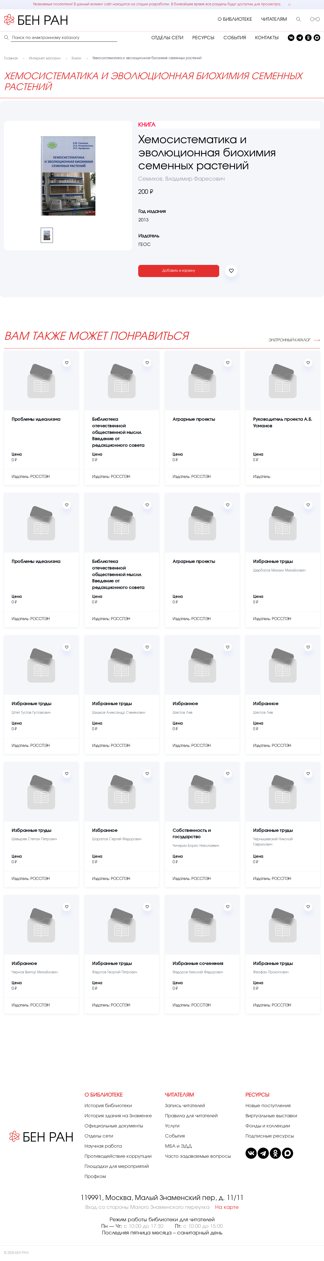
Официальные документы (114, 1126)
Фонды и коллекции (268, 1126)
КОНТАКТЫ (267, 38)
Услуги (172, 1126)
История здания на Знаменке (118, 1116)
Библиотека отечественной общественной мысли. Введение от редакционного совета (118, 432)
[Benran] (43, 19)
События (175, 1136)
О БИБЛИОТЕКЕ (235, 19)
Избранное (185, 704)
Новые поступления (268, 1106)
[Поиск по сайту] (298, 19)
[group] (68, 176)
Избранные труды (273, 561)
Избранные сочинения (198, 963)
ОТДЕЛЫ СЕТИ (167, 38)
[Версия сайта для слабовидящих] (315, 19)
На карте (227, 1207)
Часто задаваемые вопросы (198, 1156)
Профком (95, 1176)
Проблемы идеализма (36, 419)
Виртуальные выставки (271, 1116)
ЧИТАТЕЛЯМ (274, 19)
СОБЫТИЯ (235, 38)
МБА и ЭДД (178, 1146)
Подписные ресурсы (270, 1136)
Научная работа (103, 1146)
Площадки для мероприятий (117, 1166)
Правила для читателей (191, 1116)
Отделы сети (99, 1136)
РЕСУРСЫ (203, 38)
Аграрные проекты (194, 419)
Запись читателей (185, 1106)
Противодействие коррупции (118, 1156)
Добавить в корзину (178, 270)
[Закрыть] (289, 5)
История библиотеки (108, 1106)
